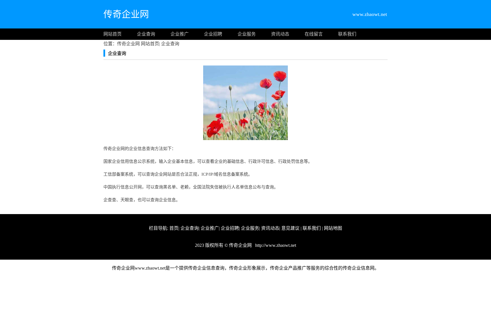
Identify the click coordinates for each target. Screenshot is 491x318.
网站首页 (112, 34)
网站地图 (333, 228)
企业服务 (247, 34)
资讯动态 (280, 34)
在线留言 (314, 34)
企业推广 (179, 34)
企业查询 (146, 34)
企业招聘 (213, 34)
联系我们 (347, 34)
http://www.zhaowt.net (275, 245)
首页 (173, 228)
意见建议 (290, 228)
